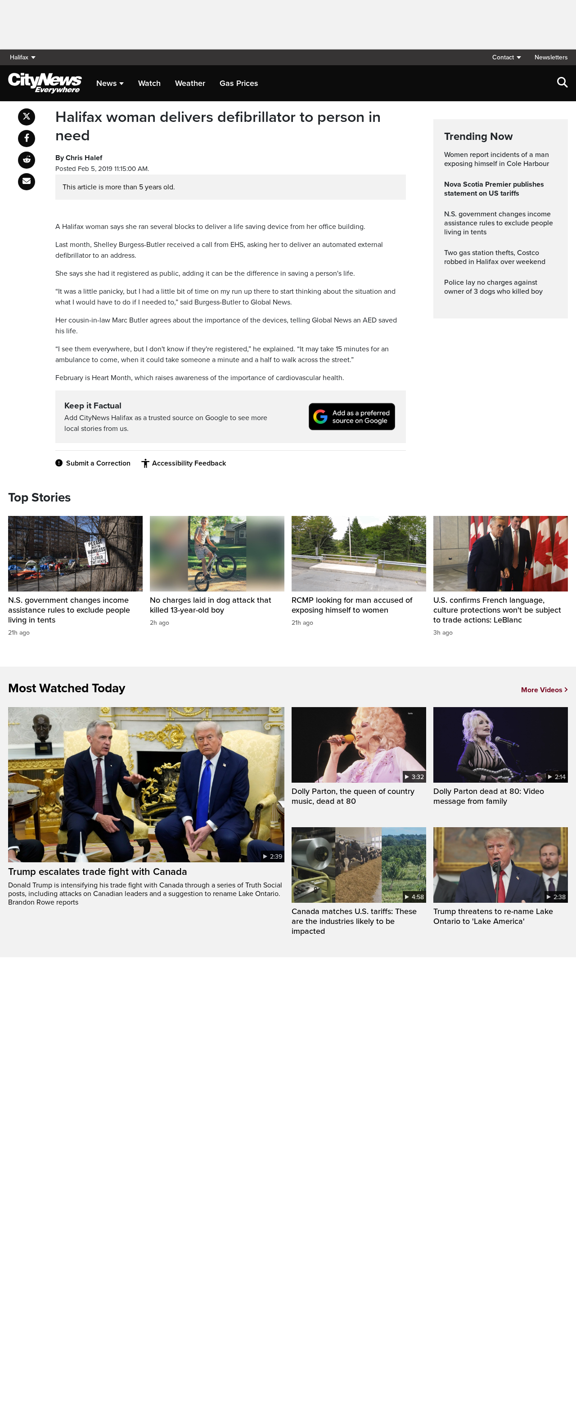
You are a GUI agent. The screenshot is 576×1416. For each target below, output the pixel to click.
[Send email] (26, 181)
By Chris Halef (78, 157)
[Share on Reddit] (26, 160)
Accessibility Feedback (189, 463)
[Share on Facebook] (26, 138)
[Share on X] (26, 116)
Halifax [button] (19, 57)
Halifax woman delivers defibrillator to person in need (218, 126)
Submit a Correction (98, 463)
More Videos (541, 690)
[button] (506, 57)
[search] (562, 83)
